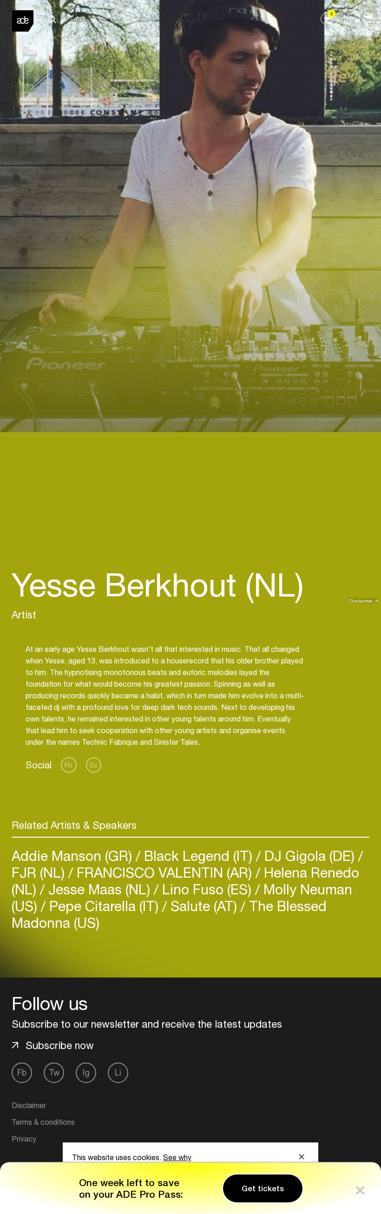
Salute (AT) (204, 906)
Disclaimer (361, 601)
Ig (86, 1072)
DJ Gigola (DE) (309, 855)
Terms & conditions (43, 1122)
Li (118, 1072)
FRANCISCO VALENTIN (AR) (164, 872)
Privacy (24, 1138)
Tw (54, 1072)
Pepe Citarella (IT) (104, 906)
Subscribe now (60, 1045)
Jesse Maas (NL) (99, 889)
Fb (68, 765)
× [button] (360, 1188)
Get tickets (263, 1188)
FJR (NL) (40, 872)
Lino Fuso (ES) (206, 889)
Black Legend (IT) (198, 855)
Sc (93, 765)
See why (177, 1157)
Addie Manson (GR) (74, 855)
